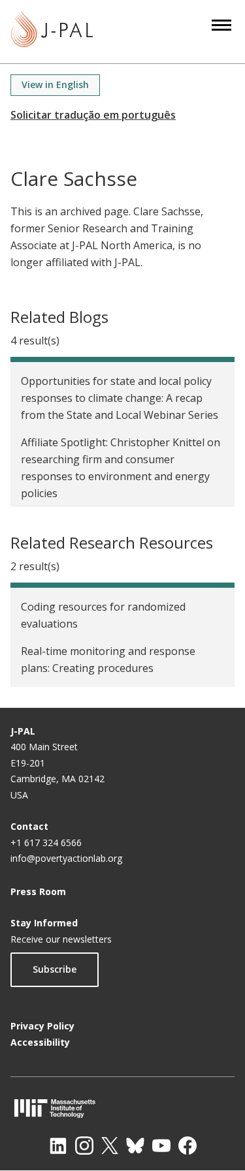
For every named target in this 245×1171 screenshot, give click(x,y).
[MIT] (122, 1108)
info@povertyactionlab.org (66, 858)
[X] (109, 1145)
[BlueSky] (135, 1145)
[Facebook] (187, 1145)
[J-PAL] (51, 32)
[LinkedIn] (58, 1145)
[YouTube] (161, 1145)
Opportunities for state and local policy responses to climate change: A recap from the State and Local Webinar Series (119, 398)
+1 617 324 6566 (46, 842)
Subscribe (54, 969)
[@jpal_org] (84, 1145)
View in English (55, 84)
